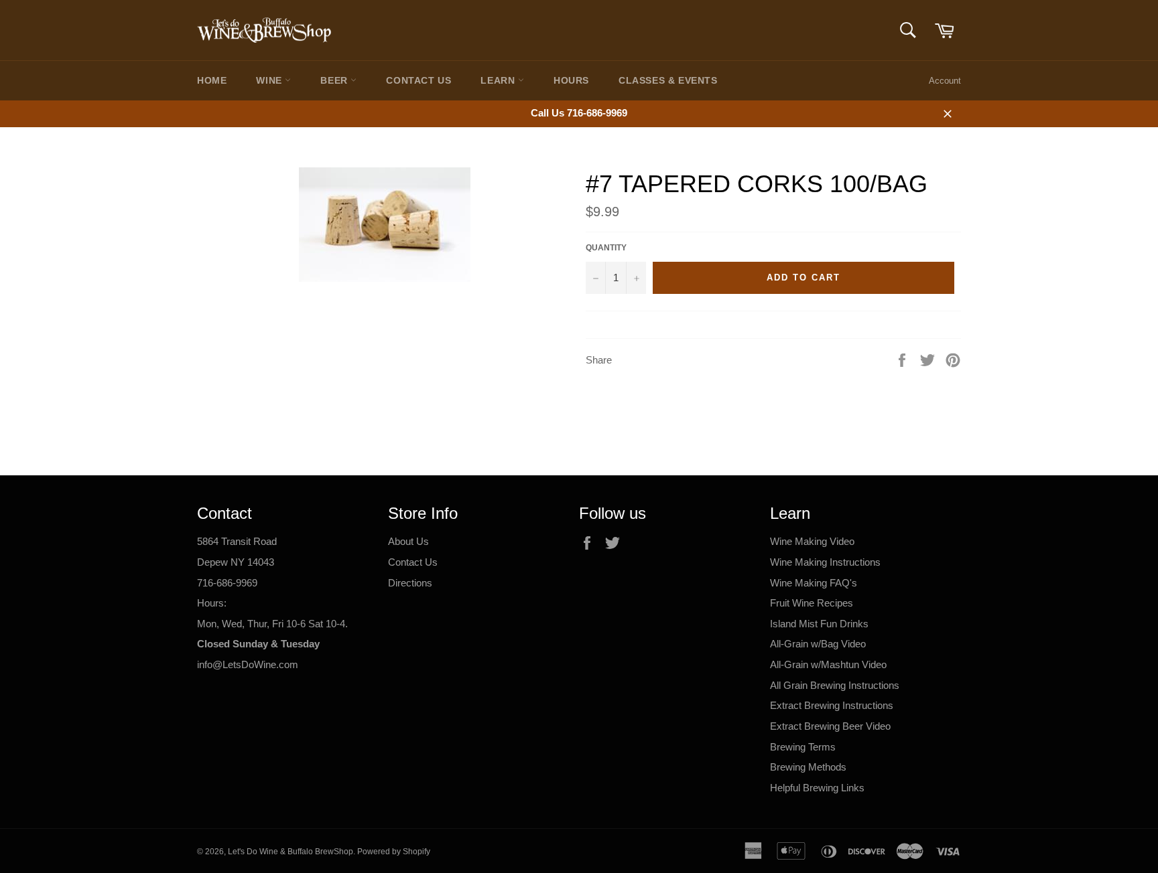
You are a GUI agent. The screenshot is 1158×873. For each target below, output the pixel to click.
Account (945, 81)
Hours (571, 80)
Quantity (606, 247)
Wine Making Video (812, 541)
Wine (270, 80)
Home (212, 80)
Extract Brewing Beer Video (830, 726)
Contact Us (418, 80)
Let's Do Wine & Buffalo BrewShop (290, 851)
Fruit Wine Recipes (811, 603)
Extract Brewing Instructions (831, 705)
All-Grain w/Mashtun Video (828, 664)
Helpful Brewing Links (817, 787)
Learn (499, 80)
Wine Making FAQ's (813, 582)
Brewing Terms (803, 746)
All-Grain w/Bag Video (818, 643)
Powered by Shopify (393, 851)
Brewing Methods (808, 767)
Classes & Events (668, 80)
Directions (410, 582)
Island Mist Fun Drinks (819, 623)
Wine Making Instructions (825, 562)
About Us (408, 541)
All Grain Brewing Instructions (834, 685)
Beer (335, 80)
